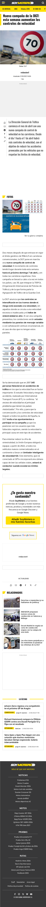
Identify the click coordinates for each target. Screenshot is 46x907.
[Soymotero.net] (23, 765)
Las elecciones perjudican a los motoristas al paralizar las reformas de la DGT (32, 642)
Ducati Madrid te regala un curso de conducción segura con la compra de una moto (32, 629)
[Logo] (23, 3)
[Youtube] (31, 894)
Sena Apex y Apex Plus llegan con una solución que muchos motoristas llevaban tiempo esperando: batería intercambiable (22, 739)
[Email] (4, 126)
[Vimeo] (27, 894)
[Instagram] (19, 894)
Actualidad (23, 578)
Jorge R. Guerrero (21, 713)
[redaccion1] (18, 72)
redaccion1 (25, 72)
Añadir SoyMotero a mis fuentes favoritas (23, 520)
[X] (4, 137)
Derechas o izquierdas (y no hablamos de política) (32, 601)
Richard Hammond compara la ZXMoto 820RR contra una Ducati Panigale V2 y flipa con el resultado (22, 721)
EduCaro (18, 728)
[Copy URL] (4, 141)
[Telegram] (4, 130)
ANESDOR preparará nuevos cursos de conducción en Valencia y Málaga (31, 615)
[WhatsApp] (4, 122)
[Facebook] (4, 133)
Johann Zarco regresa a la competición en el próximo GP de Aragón (22, 707)
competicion (9, 712)
